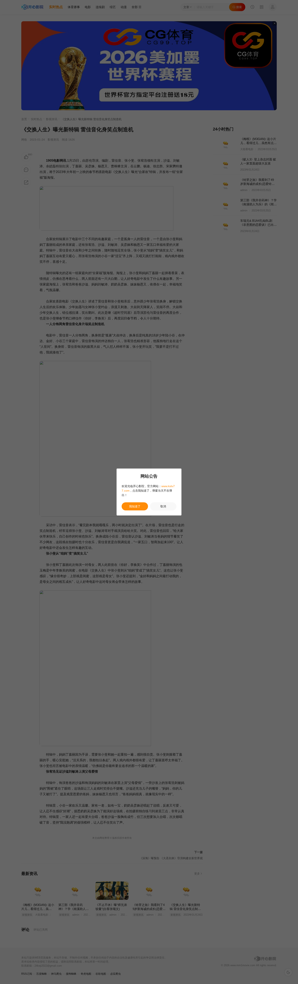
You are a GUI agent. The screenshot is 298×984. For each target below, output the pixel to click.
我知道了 (134, 506)
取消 (163, 506)
